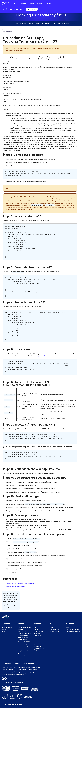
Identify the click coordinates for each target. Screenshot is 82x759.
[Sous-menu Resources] (52, 3)
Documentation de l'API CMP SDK (16, 587)
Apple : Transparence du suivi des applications (21, 583)
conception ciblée (40, 356)
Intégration (23, 23)
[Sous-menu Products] (27, 3)
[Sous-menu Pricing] (34, 3)
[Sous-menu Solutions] (43, 3)
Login (3, 9)
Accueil (15, 23)
